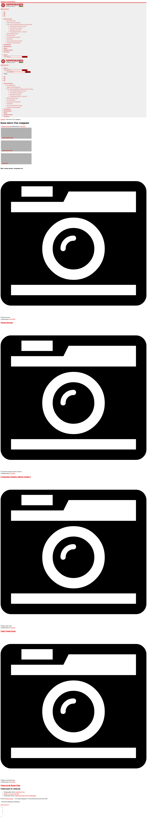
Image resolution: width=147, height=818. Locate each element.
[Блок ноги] (16, 158)
